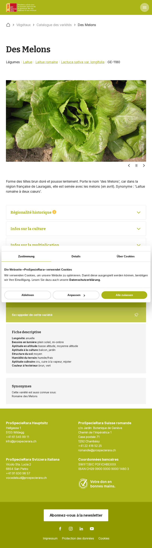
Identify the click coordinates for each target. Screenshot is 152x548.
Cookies (103, 538)
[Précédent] (129, 165)
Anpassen (73, 295)
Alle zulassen (124, 295)
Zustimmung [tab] (26, 256)
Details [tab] (76, 256)
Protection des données (78, 538)
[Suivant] (144, 165)
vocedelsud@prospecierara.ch (26, 478)
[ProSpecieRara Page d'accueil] (21, 7)
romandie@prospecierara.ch (97, 450)
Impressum (50, 538)
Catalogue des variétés (54, 25)
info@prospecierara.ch (21, 441)
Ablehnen (28, 295)
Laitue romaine (46, 62)
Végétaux (23, 25)
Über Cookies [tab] (126, 256)
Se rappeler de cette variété (74, 317)
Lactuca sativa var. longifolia (82, 62)
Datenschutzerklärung (84, 279)
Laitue (27, 62)
